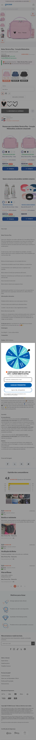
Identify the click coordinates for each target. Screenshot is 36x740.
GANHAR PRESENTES (18, 385)
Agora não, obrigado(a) (18, 390)
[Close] (33, 345)
